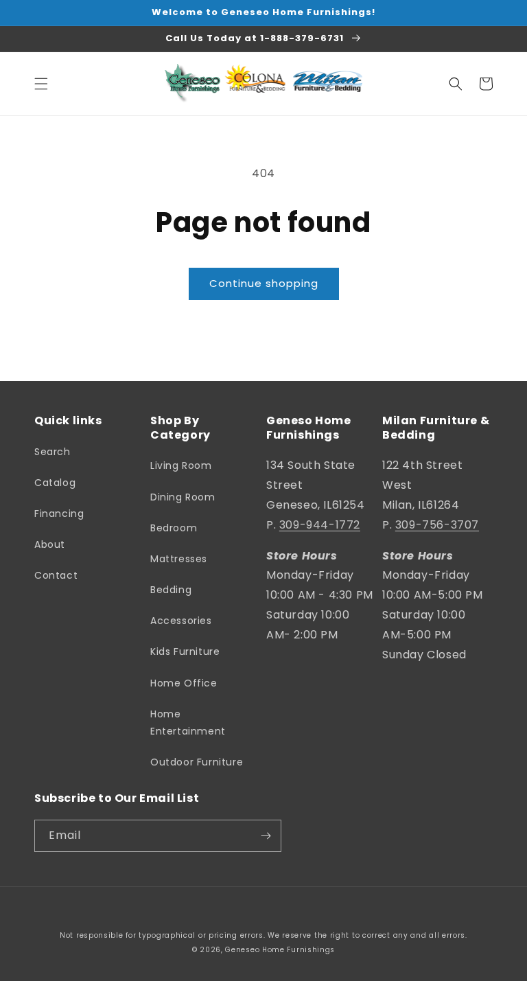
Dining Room (182, 497)
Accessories (181, 620)
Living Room (181, 465)
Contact (56, 575)
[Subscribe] (265, 836)
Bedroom (173, 528)
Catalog (54, 482)
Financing (59, 513)
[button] (41, 84)
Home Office (184, 683)
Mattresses (178, 559)
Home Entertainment (188, 722)
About (49, 544)
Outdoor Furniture (196, 762)
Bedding (170, 590)
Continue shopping (263, 283)
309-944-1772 (319, 525)
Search (52, 452)
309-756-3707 (437, 525)
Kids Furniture (185, 651)
